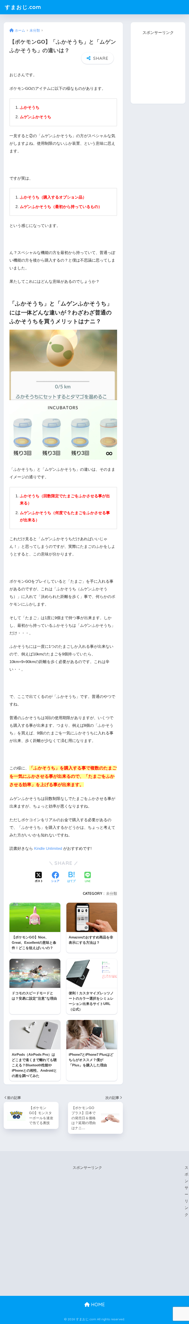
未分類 (111, 893)
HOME (97, 1304)
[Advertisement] (160, 65)
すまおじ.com (23, 7)
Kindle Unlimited (48, 848)
